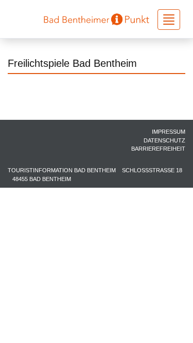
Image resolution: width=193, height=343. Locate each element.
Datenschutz (164, 140)
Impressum (168, 132)
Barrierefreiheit (158, 149)
